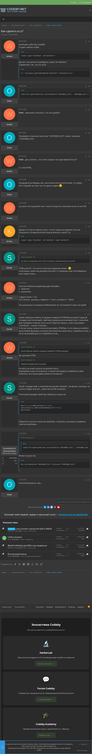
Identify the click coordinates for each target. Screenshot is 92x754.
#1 (89, 41)
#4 (89, 133)
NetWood (11, 531)
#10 (88, 283)
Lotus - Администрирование (31, 556)
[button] (3, 19)
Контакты (40, 607)
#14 (88, 434)
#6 (89, 180)
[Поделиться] (85, 41)
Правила (49, 607)
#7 (89, 203)
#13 (88, 383)
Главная (80, 607)
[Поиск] (90, 10)
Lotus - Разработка (26, 539)
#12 (88, 343)
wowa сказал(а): (26, 257)
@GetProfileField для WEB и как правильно (27, 545)
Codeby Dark (7, 607)
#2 (89, 86)
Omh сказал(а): (26, 438)
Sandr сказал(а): (26, 347)
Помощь (71, 607)
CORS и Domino (15, 537)
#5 (89, 156)
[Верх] (86, 607)
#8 (89, 227)
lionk (9, 539)
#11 (88, 314)
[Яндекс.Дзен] (55, 507)
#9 (89, 253)
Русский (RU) (20, 607)
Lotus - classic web (29, 531)
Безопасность (60, 607)
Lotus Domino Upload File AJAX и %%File (34, 528)
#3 (89, 110)
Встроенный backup (17, 554)
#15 (88, 480)
